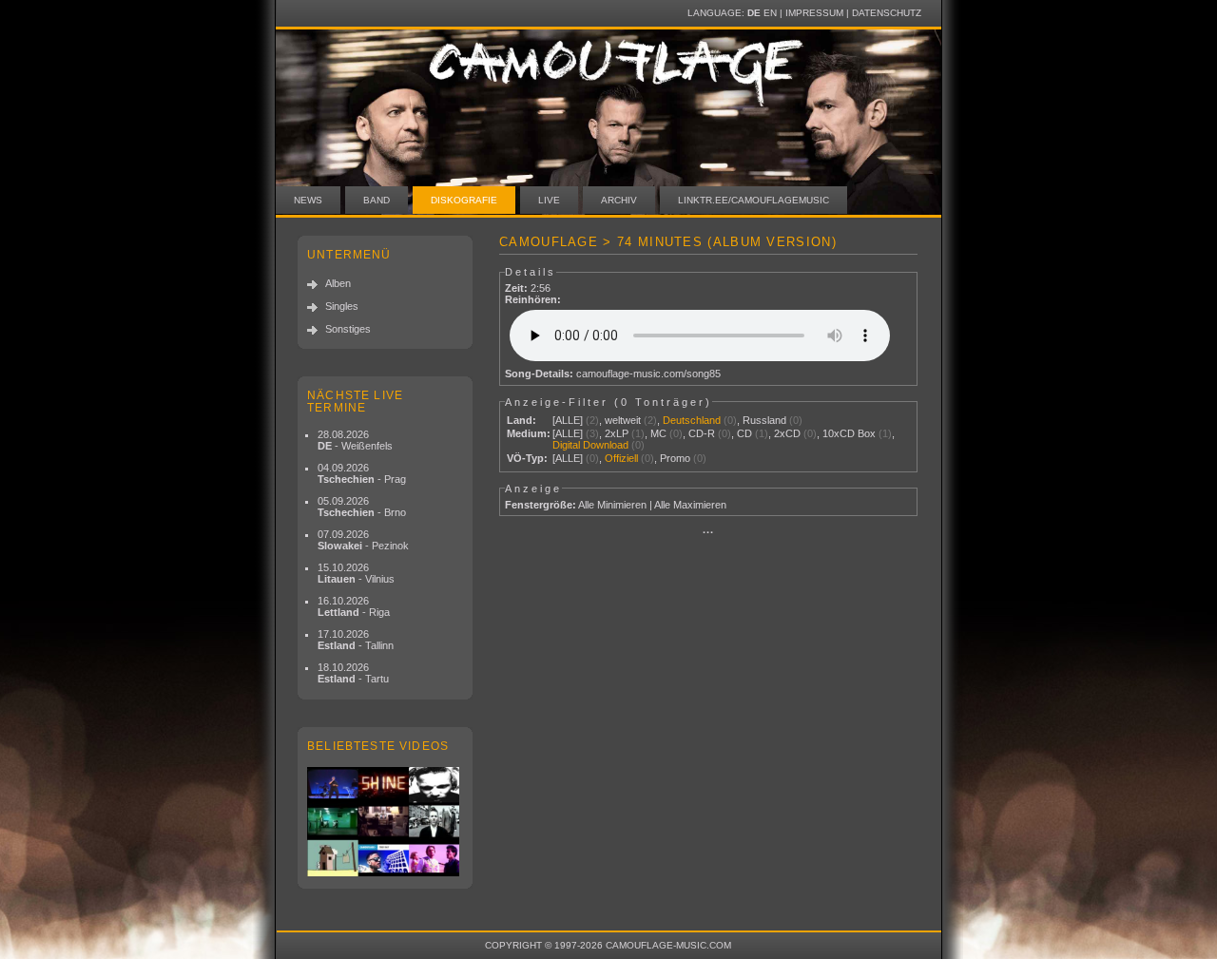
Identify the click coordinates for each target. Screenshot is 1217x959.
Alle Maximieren (690, 504)
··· (708, 532)
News (308, 200)
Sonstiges (348, 329)
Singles (341, 306)
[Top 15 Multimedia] (385, 821)
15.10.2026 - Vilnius (356, 573)
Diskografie (464, 200)
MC (658, 433)
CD (744, 433)
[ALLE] (567, 420)
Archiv (619, 200)
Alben (338, 283)
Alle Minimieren (612, 504)
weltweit (623, 420)
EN (770, 13)
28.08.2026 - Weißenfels (355, 440)
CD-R (701, 433)
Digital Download (590, 445)
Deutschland (692, 420)
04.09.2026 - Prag (362, 473)
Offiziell (621, 458)
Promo (675, 458)
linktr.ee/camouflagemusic (753, 200)
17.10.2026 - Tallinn (356, 639)
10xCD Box (849, 433)
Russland (764, 420)
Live (549, 200)
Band (376, 200)
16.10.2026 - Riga (354, 606)
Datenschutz (886, 13)
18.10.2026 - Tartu (353, 673)
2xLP (616, 433)
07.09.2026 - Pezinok (363, 539)
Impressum (814, 13)
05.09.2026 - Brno (362, 506)
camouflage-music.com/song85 (648, 373)
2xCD (787, 433)
